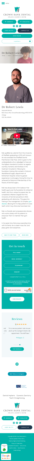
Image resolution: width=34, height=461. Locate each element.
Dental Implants (9, 395)
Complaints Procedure (13, 445)
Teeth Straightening (17, 398)
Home (3, 55)
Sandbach (10, 21)
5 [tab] (19, 344)
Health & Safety (12, 448)
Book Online (17, 36)
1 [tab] (14, 344)
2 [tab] (15, 344)
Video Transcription (9, 145)
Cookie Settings (17, 450)
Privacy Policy (22, 277)
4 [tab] (18, 344)
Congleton (25, 21)
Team (9, 55)
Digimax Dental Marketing (19, 441)
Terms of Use (23, 445)
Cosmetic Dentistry (24, 395)
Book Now (25, 235)
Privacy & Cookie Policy (17, 443)
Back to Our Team (10, 235)
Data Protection (21, 448)
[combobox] (6, 265)
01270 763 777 (9, 30)
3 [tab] (17, 344)
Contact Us (25, 30)
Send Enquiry (17, 299)
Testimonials (17, 349)
